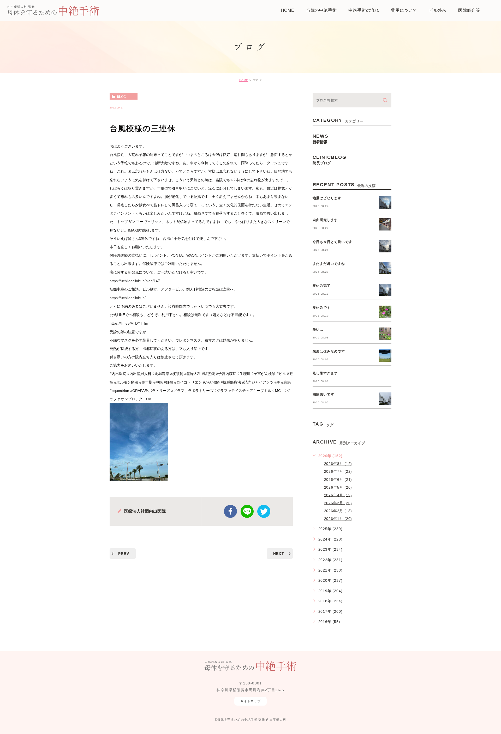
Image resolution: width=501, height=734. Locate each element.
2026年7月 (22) (338, 471)
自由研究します (325, 220)
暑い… (318, 329)
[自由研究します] (385, 224)
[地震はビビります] (385, 202)
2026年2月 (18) (338, 510)
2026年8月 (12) (338, 464)
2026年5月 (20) (338, 487)
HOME (243, 80)
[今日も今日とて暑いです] (385, 246)
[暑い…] (385, 333)
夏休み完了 (322, 286)
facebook (230, 511)
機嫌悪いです (323, 394)
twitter (263, 511)
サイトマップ (251, 701)
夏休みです (322, 308)
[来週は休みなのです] (385, 355)
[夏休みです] (385, 312)
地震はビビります (327, 198)
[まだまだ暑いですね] (385, 268)
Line (247, 511)
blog (121, 96)
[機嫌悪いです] (385, 398)
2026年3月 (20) (338, 503)
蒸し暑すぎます (325, 373)
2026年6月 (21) (338, 479)
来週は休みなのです (329, 351)
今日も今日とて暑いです (332, 242)
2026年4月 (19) (338, 495)
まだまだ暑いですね (329, 264)
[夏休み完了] (385, 290)
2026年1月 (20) (338, 519)
